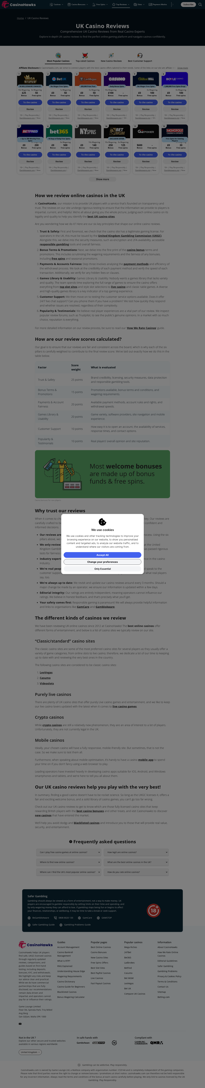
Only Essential (102, 568)
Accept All (102, 554)
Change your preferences (102, 561)
